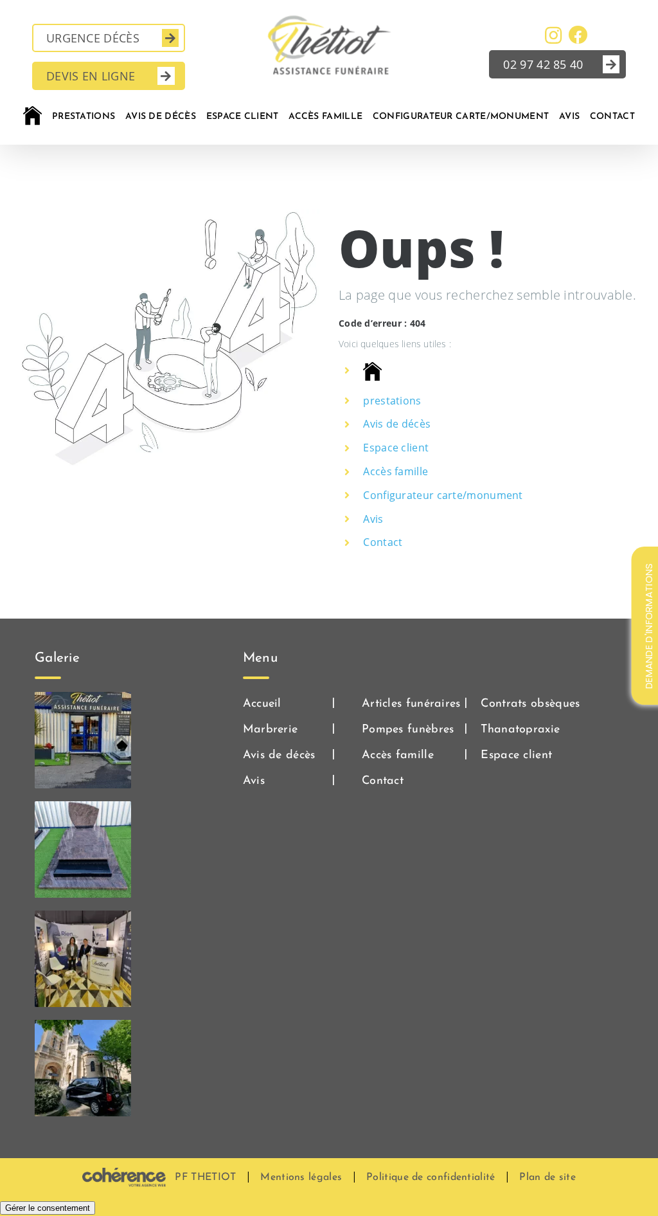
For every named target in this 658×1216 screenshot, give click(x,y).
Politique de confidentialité (430, 1177)
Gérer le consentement (47, 1208)
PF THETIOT (205, 1177)
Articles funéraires (411, 704)
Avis (373, 519)
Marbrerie (270, 730)
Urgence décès (92, 38)
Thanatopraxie (520, 730)
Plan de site (547, 1177)
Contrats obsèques (530, 704)
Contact (382, 542)
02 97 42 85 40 (543, 64)
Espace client (396, 447)
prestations (392, 401)
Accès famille (395, 471)
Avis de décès (397, 424)
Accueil (262, 704)
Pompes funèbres (408, 730)
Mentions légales (301, 1177)
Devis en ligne (90, 76)
